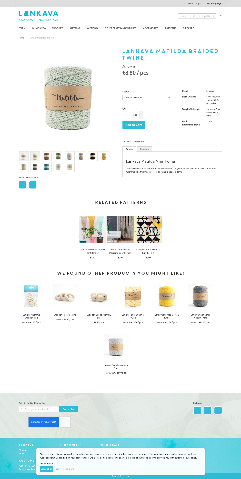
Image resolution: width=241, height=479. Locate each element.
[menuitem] (22, 28)
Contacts (188, 3)
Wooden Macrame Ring (65, 314)
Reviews (144, 149)
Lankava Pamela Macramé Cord (116, 367)
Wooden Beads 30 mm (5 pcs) (99, 316)
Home (21, 38)
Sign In (199, 3)
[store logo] (38, 16)
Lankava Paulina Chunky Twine (133, 316)
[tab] (129, 149)
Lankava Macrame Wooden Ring (31, 316)
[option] (24, 156)
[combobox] (197, 16)
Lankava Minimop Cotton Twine (167, 316)
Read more (68, 468)
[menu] (120, 28)
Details (129, 149)
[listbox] (69, 162)
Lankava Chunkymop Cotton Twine (201, 316)
